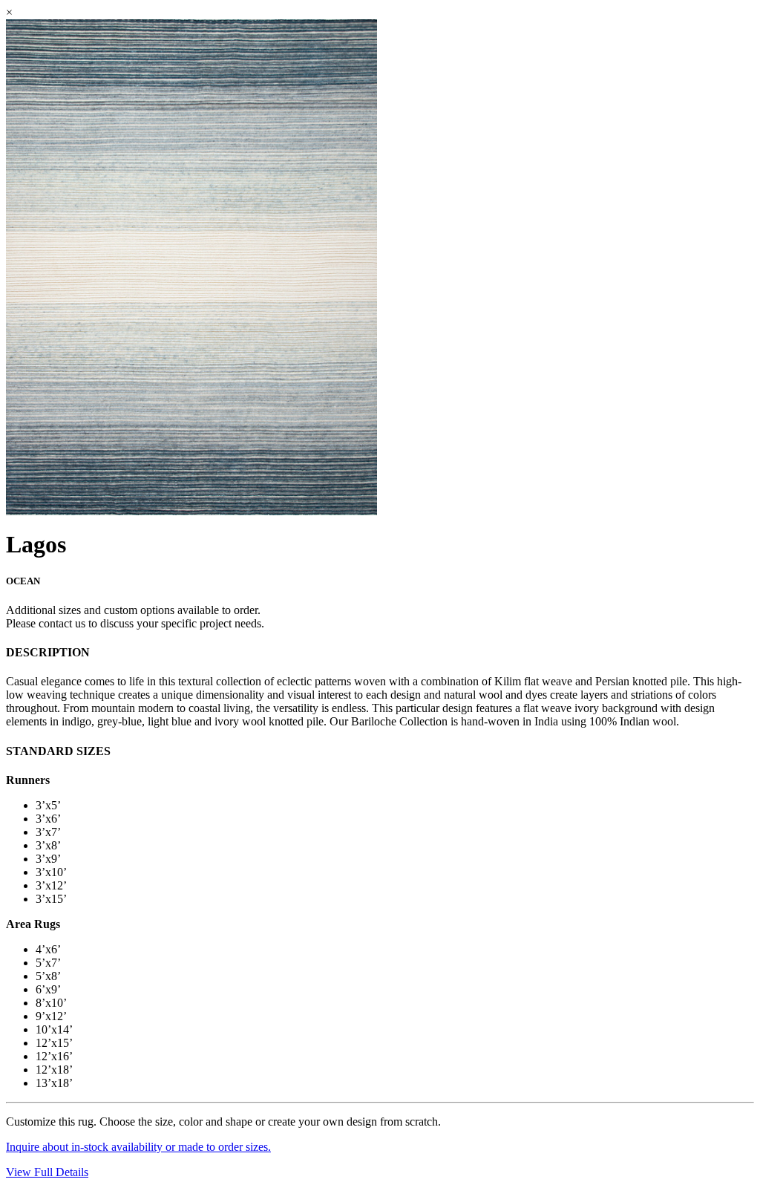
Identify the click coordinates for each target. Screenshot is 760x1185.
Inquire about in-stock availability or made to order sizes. (138, 1146)
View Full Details (47, 1172)
